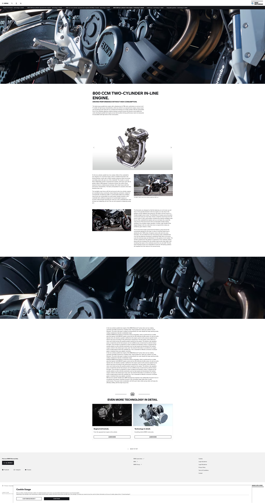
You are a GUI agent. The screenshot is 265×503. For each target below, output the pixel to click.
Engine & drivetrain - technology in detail (13, 7)
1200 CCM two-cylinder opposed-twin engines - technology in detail (44, 7)
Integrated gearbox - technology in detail (177, 7)
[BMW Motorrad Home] (257, 3)
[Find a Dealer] (16, 3)
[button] (5, 3)
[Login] (21, 3)
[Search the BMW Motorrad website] (12, 3)
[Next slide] (171, 147)
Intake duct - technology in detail (155, 7)
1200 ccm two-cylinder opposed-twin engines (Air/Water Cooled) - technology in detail (88, 7)
